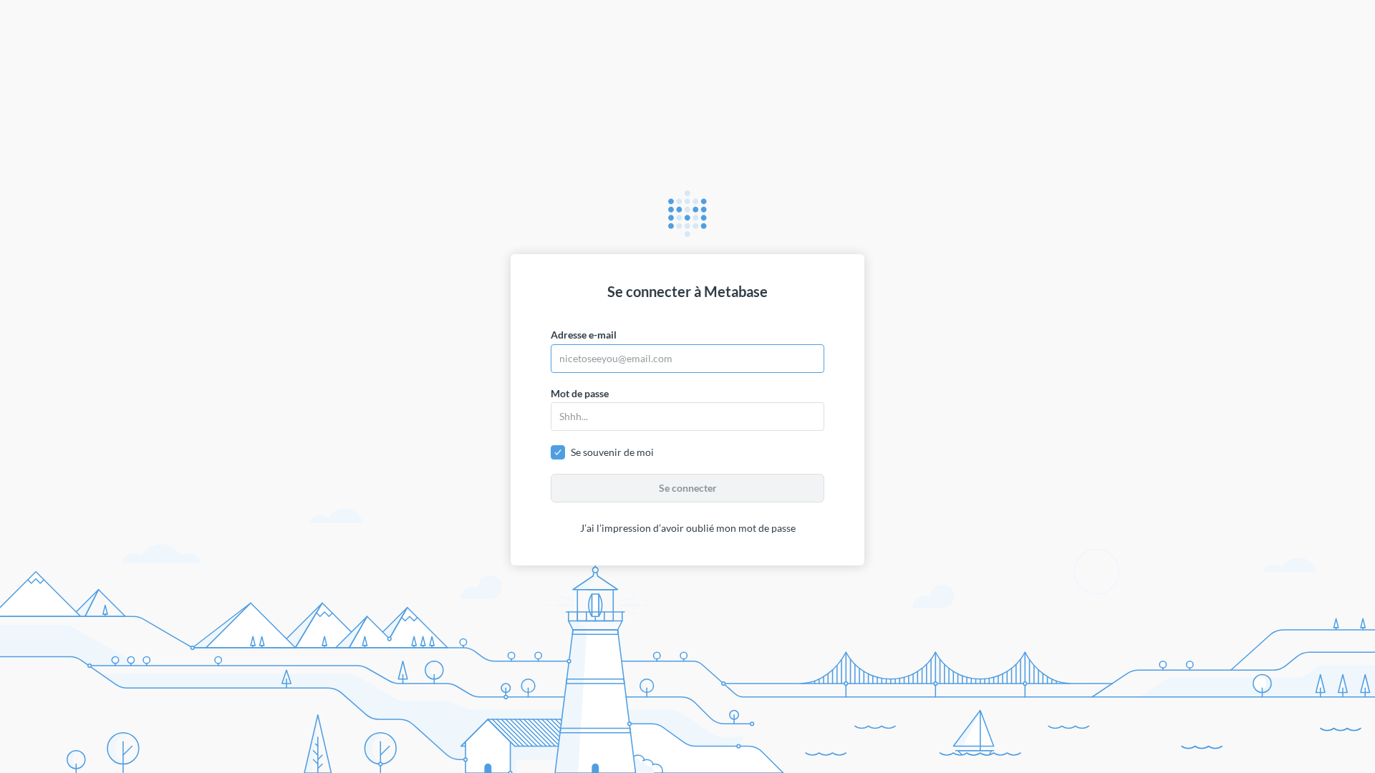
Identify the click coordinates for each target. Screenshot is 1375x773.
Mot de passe (580, 393)
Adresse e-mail (584, 335)
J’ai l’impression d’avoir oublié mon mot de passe (688, 528)
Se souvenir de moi (612, 452)
